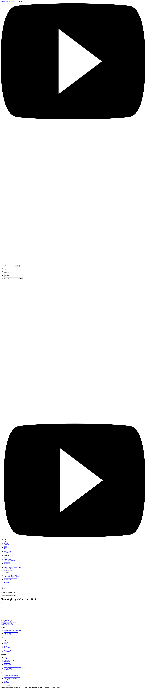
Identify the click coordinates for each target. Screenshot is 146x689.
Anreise (5, 580)
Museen (5, 547)
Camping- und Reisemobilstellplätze (12, 567)
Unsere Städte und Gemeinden (11, 632)
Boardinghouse (7, 559)
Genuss (5, 546)
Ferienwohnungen (8, 564)
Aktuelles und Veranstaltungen (11, 575)
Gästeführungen (7, 552)
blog (5, 276)
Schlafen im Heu (8, 570)
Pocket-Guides (7, 579)
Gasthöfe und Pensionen (9, 560)
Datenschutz (7, 584)
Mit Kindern (7, 548)
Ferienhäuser (7, 563)
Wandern (6, 543)
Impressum (6, 582)
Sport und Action (8, 551)
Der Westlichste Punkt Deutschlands (12, 630)
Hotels (5, 558)
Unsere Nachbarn (8, 633)
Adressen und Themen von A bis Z (12, 576)
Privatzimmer (7, 562)
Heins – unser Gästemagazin (10, 578)
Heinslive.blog (7, 634)
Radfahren (6, 542)
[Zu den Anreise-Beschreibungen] (7, 624)
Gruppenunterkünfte (8, 568)
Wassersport (6, 544)
